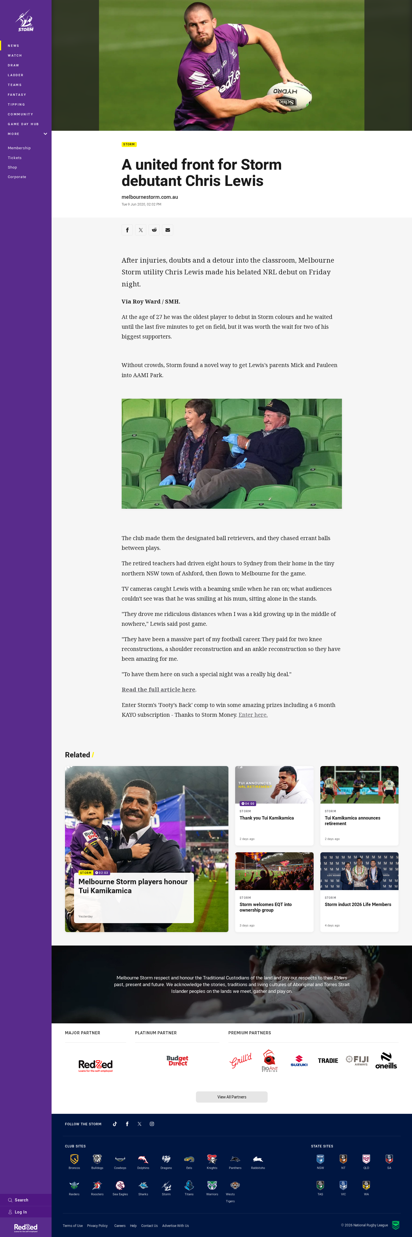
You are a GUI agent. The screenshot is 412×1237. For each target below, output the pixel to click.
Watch (15, 55)
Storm (129, 144)
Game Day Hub (23, 124)
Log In (21, 1212)
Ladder (16, 75)
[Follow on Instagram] (152, 1124)
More (14, 134)
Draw (14, 65)
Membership (19, 147)
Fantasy (17, 94)
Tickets (15, 157)
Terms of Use (73, 1225)
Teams (15, 85)
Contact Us (149, 1225)
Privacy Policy (97, 1225)
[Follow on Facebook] (127, 1124)
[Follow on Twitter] (139, 1124)
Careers (120, 1225)
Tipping (16, 104)
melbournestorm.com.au (150, 196)
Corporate (17, 176)
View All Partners (231, 1097)
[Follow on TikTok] (115, 1124)
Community (21, 114)
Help (133, 1225)
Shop (12, 167)
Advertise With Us (175, 1225)
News (14, 45)
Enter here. (253, 714)
